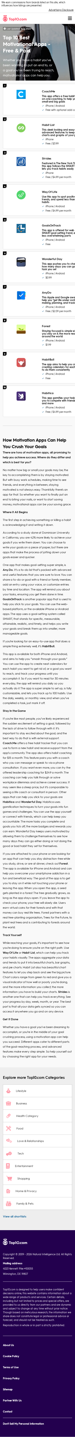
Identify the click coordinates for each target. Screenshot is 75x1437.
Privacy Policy (11, 1378)
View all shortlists (14, 1216)
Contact (7, 1411)
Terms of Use (11, 1367)
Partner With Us (12, 1400)
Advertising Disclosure (61, 9)
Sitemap (8, 1389)
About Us (8, 1345)
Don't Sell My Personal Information (23, 1423)
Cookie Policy (11, 1356)
